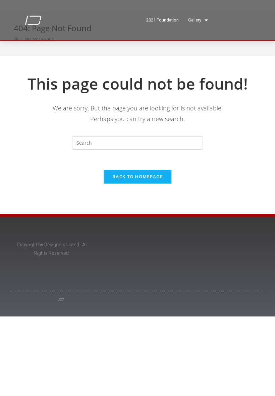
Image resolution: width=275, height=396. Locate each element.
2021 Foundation (162, 19)
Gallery (194, 19)
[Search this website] (137, 142)
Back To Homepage (137, 177)
